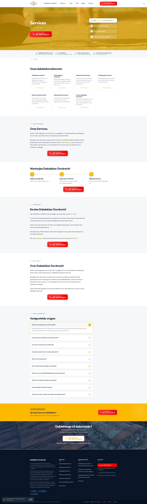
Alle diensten (62, 486)
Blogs (83, 3)
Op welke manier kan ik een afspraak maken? (45, 352)
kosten (72, 214)
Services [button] (62, 3)
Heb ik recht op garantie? (39, 359)
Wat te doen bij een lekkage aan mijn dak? (44, 366)
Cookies (104, 501)
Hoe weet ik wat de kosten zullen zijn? (43, 345)
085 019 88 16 (74, 238)
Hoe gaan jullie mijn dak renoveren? (42, 387)
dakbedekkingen (65, 142)
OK (30, 499)
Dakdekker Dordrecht (50, 3)
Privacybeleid (86, 501)
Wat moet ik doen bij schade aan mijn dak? (44, 380)
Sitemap (115, 501)
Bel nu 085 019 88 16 (106, 465)
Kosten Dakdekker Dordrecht (66, 482)
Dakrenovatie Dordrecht (65, 475)
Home (31, 59)
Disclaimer (109, 501)
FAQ (77, 3)
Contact (90, 3)
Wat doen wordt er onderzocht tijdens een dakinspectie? (48, 394)
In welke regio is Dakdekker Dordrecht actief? (45, 337)
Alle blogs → (81, 481)
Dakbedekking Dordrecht (65, 464)
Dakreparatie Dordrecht (65, 478)
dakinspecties (83, 328)
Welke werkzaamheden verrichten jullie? (44, 325)
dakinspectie (39, 238)
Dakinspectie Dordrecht (65, 467)
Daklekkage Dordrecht (64, 471)
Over (71, 3)
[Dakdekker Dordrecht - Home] (33, 3)
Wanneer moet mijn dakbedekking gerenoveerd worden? (48, 373)
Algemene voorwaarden (96, 501)
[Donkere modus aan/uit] (143, 3)
